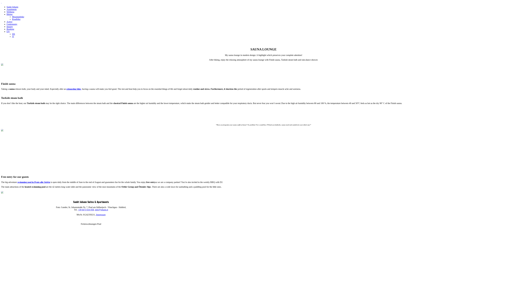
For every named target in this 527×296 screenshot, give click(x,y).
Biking (9, 14)
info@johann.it (101, 210)
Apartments (12, 9)
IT (13, 36)
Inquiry (10, 26)
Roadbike (16, 19)
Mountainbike (18, 17)
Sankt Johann (12, 7)
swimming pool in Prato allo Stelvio (33, 182)
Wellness (10, 12)
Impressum (101, 215)
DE (13, 34)
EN (8, 31)
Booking (10, 29)
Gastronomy (12, 24)
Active (9, 22)
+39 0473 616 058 (86, 210)
